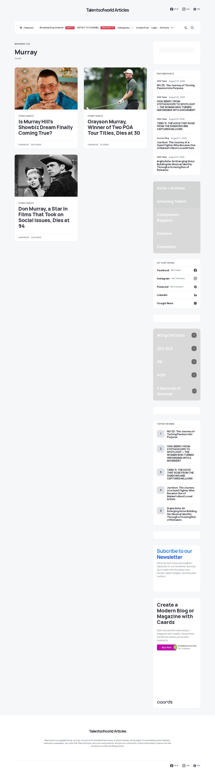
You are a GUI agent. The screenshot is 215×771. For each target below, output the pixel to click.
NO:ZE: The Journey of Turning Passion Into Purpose (176, 87)
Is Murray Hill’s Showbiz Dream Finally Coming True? (45, 127)
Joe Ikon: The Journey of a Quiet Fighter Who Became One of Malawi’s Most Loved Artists (176, 145)
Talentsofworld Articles (107, 10)
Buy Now (166, 647)
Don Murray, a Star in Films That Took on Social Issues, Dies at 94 (43, 217)
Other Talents (26, 116)
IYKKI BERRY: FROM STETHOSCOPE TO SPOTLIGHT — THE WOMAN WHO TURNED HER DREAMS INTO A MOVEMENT (176, 106)
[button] (186, 27)
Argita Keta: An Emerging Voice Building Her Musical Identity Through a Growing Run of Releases (176, 165)
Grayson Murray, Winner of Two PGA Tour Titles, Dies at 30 (114, 127)
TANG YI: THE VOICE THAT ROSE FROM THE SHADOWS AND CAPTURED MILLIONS (176, 126)
